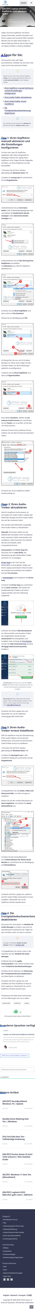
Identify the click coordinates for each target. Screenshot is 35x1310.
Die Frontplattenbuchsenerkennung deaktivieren (18, 110)
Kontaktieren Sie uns (10, 1220)
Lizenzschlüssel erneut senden (13, 1232)
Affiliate (6, 1248)
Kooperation (7, 1251)
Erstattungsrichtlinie (10, 1239)
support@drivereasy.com (14, 705)
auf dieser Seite (20, 945)
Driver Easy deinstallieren (12, 1236)
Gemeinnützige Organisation (13, 1257)
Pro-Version (27, 641)
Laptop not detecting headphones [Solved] (18, 1034)
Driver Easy (5, 562)
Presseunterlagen (9, 1254)
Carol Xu (9, 20)
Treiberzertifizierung (10, 1229)
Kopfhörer (17, 1003)
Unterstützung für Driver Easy (13, 1226)
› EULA (4, 1270)
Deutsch (13, 1295)
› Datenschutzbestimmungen (12, 1273)
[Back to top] (31, 1307)
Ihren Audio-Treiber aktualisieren (18, 97)
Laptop (26, 1003)
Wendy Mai (13, 1047)
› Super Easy (6, 1276)
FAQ (4, 1223)
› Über (4, 1266)
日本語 (29, 1295)
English (6, 1295)
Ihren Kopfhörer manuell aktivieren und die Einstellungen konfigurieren (19, 90)
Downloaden (8, 578)
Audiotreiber (6, 1003)
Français (22, 1295)
